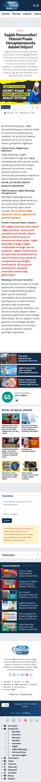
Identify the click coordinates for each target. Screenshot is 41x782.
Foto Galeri (13, 758)
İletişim (11, 778)
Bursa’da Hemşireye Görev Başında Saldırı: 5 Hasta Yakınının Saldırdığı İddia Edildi (30, 428)
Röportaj (12, 767)
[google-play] (26, 694)
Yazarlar (12, 764)
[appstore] (14, 694)
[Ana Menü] (37, 5)
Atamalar (27, 14)
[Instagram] (18, 675)
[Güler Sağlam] (7, 396)
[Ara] (34, 5)
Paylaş (6, 107)
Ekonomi (16, 14)
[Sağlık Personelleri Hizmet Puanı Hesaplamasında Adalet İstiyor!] (20, 92)
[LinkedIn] (22, 675)
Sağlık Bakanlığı (20, 684)
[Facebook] (10, 675)
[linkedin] (37, 720)
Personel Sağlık (21, 537)
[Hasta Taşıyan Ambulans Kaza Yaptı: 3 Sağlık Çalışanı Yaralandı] (30, 466)
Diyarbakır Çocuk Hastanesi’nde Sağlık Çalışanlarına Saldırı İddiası (10, 476)
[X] (14, 675)
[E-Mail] (17, 400)
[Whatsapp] (31, 675)
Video (11, 761)
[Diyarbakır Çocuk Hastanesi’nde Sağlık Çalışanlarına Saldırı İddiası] (11, 466)
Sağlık (20, 30)
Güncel (37, 14)
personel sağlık (19, 755)
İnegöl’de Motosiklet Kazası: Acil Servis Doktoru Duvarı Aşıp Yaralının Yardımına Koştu (10, 453)
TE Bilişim (26, 713)
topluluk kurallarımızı (24, 528)
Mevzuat (7, 687)
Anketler (12, 772)
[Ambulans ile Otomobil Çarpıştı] (30, 442)
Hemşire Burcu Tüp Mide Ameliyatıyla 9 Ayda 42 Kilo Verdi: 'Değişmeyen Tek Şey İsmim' (10, 429)
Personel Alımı (19, 687)
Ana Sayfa (12, 725)
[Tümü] (38, 555)
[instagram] (20, 720)
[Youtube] (27, 675)
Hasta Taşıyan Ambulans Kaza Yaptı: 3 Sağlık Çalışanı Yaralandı (30, 476)
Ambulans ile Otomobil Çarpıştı (29, 450)
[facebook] (8, 720)
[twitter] (14, 720)
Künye (11, 775)
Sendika (33, 684)
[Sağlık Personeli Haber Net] (10, 5)
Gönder (7, 520)
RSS (6, 705)
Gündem (6, 14)
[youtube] (25, 720)
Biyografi (12, 769)
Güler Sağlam (21, 395)
